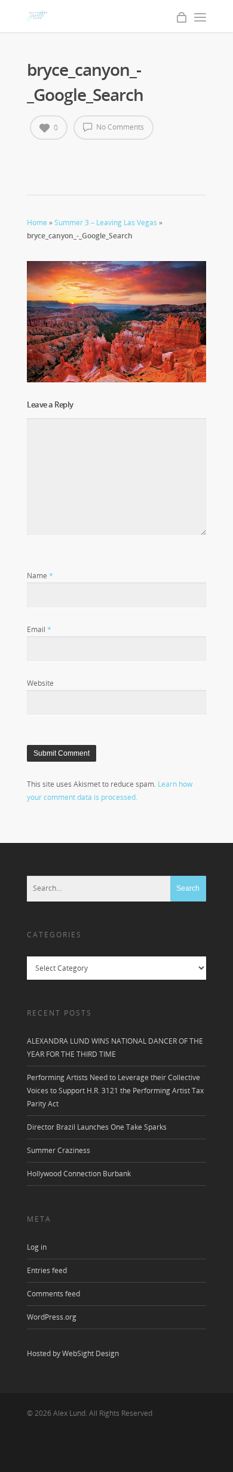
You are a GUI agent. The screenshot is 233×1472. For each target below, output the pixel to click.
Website (40, 683)
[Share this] (36, 158)
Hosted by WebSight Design (73, 1353)
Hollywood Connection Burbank (79, 1174)
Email (39, 629)
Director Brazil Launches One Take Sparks (97, 1127)
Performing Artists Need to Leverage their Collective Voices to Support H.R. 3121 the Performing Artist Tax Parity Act (115, 1090)
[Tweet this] (48, 158)
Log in (37, 1247)
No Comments (119, 127)
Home (37, 222)
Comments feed (53, 1294)
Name (40, 576)
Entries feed (47, 1270)
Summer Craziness (58, 1150)
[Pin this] (72, 158)
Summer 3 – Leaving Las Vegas (105, 222)
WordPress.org (51, 1317)
